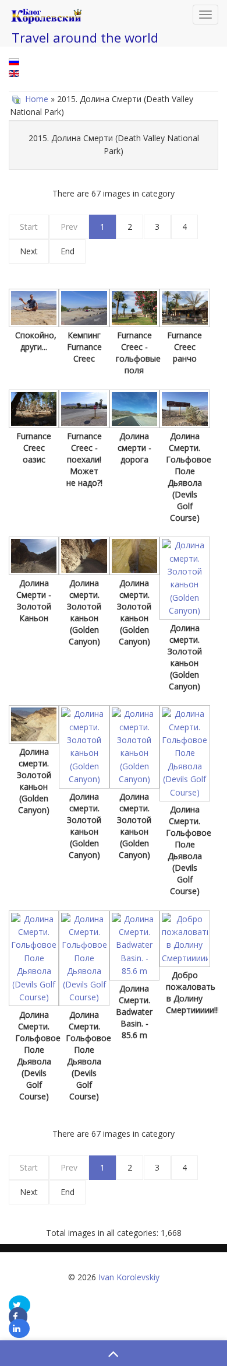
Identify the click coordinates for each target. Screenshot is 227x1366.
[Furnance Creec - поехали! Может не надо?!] (84, 410)
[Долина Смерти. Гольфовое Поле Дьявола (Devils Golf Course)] (184, 410)
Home (36, 98)
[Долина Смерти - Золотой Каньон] (34, 557)
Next (29, 251)
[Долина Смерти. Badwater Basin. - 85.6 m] (134, 946)
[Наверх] (113, 1353)
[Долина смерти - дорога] (134, 410)
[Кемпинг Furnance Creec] (84, 309)
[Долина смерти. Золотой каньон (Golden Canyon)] (84, 557)
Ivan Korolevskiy (128, 1277)
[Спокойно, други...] (34, 309)
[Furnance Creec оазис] (34, 410)
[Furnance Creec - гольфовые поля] (134, 309)
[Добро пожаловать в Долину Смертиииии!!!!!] (184, 940)
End (68, 251)
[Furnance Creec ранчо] (184, 309)
